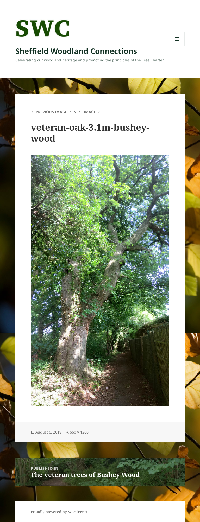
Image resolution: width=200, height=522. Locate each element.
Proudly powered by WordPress (59, 511)
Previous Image (51, 111)
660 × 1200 (79, 432)
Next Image (84, 111)
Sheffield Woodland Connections (76, 51)
